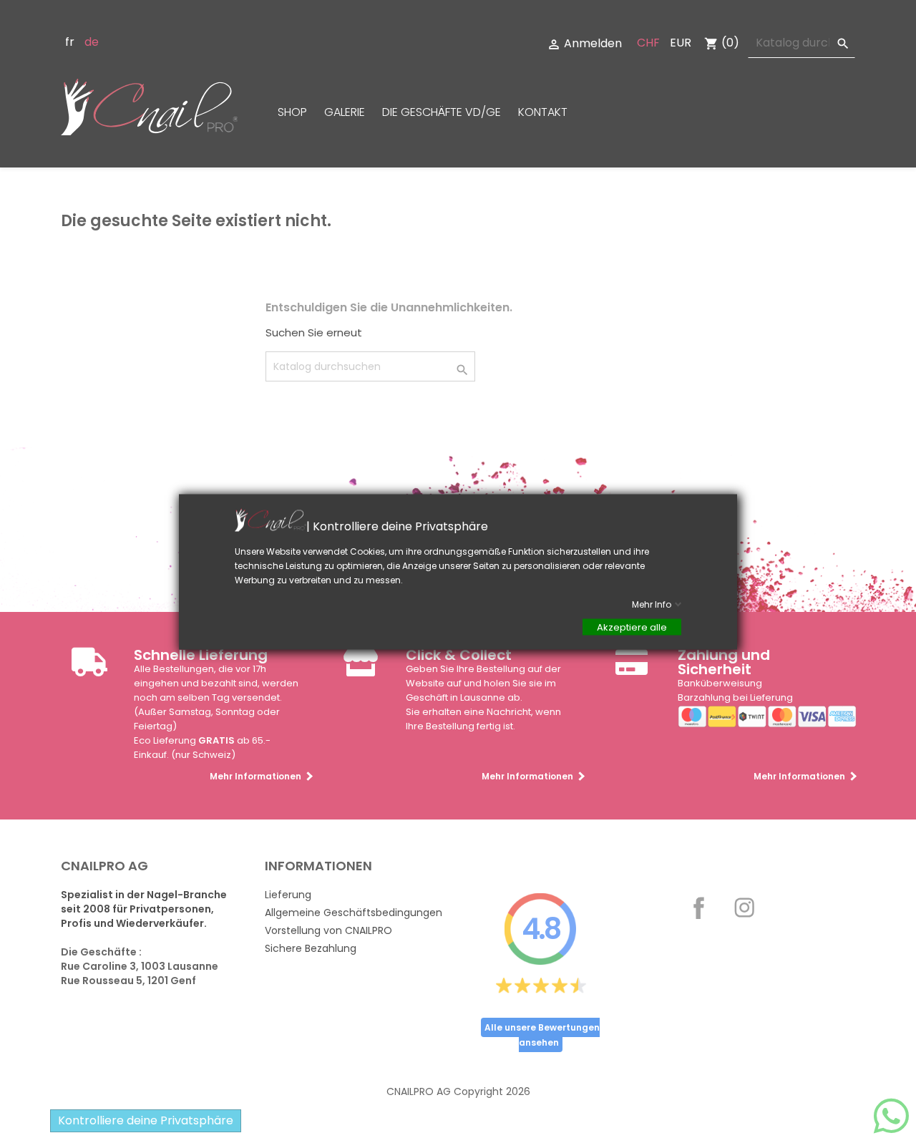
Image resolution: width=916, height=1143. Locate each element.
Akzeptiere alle (632, 626)
